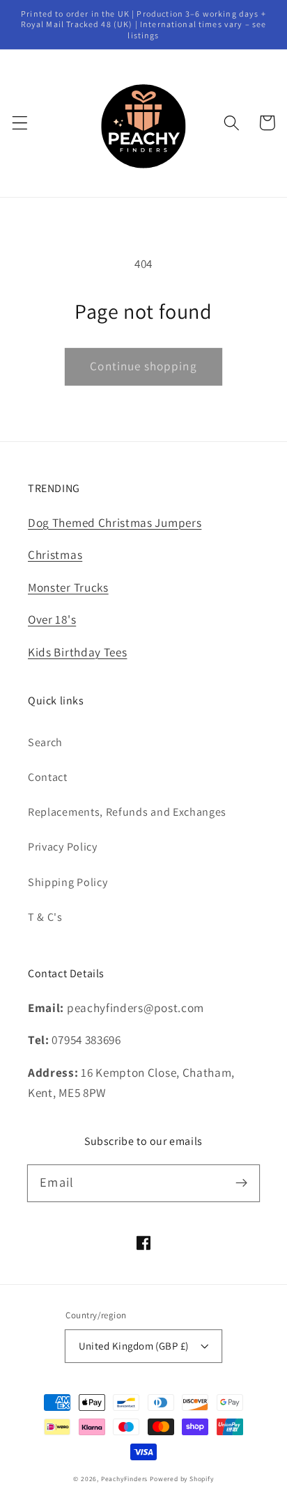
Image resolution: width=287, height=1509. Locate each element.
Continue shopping (143, 366)
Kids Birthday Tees (77, 652)
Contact (48, 777)
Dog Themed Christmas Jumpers (114, 522)
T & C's (45, 917)
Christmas (55, 554)
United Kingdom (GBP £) (134, 1345)
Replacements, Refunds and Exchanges (127, 812)
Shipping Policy (67, 882)
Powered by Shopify (182, 1478)
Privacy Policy (63, 846)
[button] (20, 123)
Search (45, 742)
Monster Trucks (68, 587)
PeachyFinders (124, 1478)
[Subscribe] (241, 1183)
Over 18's (52, 619)
